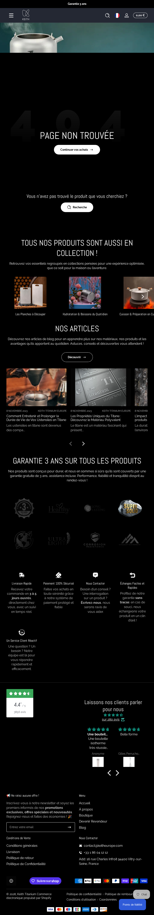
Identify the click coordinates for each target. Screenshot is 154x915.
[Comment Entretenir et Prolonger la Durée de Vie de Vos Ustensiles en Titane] (36, 387)
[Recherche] (107, 15)
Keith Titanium (27, 894)
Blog (82, 828)
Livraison (13, 852)
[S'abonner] (69, 827)
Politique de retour (20, 858)
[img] (113, 715)
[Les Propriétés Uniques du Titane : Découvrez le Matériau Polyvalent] (101, 387)
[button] (107, 15)
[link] (24, 508)
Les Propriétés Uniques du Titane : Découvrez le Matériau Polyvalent (96, 418)
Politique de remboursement (123, 894)
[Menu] (11, 15)
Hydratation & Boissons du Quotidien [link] (85, 314)
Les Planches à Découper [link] (30, 314)
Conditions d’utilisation (81, 899)
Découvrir (74, 357)
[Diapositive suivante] (143, 296)
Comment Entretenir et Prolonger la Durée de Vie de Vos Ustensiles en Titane (36, 418)
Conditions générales (21, 846)
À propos (86, 809)
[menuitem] (113, 803)
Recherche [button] (80, 207)
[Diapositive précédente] (70, 443)
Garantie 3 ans (77, 3)
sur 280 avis (111, 719)
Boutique (86, 815)
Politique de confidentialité (84, 894)
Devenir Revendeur (93, 821)
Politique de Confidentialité (26, 864)
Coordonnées (108, 899)
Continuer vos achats (74, 149)
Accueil (84, 803)
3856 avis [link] (20, 712)
